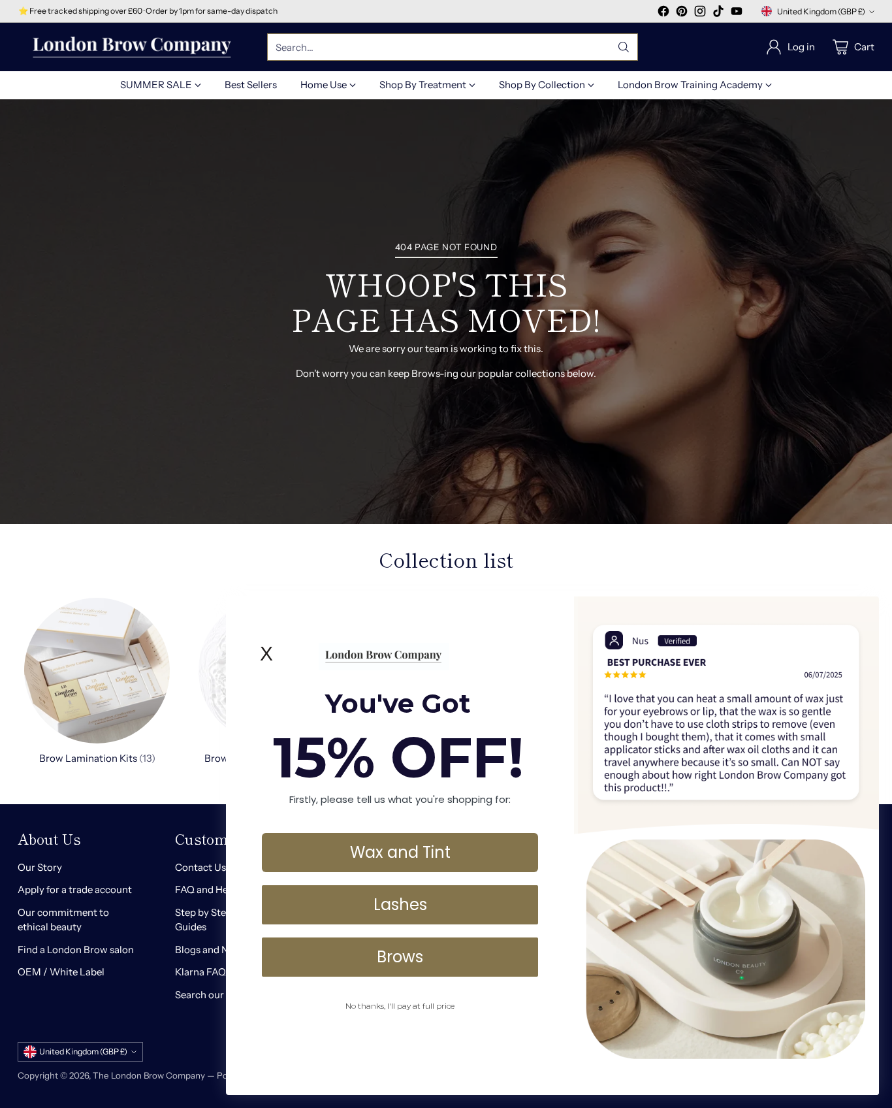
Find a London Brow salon (76, 949)
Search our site (208, 994)
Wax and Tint (400, 851)
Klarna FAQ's (203, 972)
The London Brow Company (149, 1075)
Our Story (40, 867)
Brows (400, 956)
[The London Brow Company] (132, 47)
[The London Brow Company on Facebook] (663, 13)
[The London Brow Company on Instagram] (700, 13)
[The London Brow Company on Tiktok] (718, 13)
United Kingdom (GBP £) (821, 11)
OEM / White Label (61, 972)
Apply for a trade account (75, 889)
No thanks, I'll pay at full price (399, 1005)
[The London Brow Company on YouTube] (736, 13)
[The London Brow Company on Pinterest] (681, 13)
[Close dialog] (862, 613)
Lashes (400, 904)
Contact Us (200, 867)
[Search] (623, 47)
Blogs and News (210, 949)
